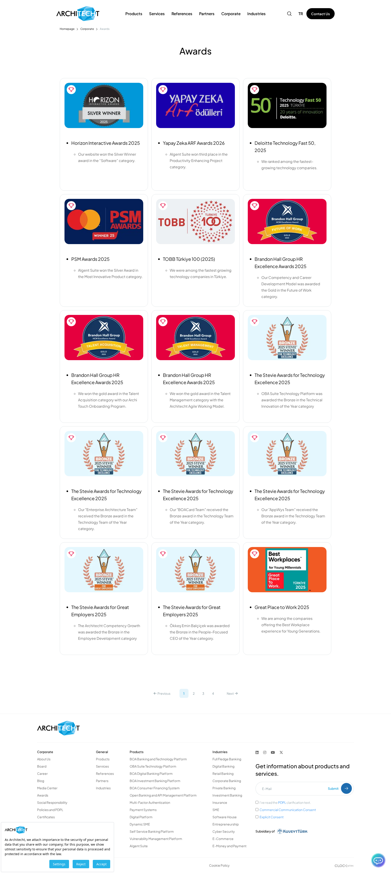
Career (42, 773)
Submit (333, 788)
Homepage (67, 29)
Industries (103, 788)
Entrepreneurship (225, 824)
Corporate (87, 29)
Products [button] (133, 13)
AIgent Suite (139, 846)
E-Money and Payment (229, 846)
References (182, 13)
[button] (289, 14)
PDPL (282, 802)
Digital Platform (141, 817)
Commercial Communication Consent (288, 810)
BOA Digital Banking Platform (151, 773)
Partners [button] (207, 13)
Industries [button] (256, 13)
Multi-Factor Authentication (150, 802)
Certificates (46, 817)
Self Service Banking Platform (152, 831)
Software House (224, 817)
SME (215, 810)
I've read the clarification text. (285, 802)
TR (300, 13)
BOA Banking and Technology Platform (158, 759)
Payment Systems (143, 810)
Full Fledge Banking (226, 759)
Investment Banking (227, 795)
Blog (40, 781)
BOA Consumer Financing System (155, 788)
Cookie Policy (219, 865)
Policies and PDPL (50, 810)
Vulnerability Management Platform (156, 839)
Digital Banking (223, 766)
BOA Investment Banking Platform (155, 781)
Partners (102, 781)
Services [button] (157, 13)
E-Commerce (223, 839)
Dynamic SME (140, 824)
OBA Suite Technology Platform (153, 766)
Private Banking (224, 788)
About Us (43, 759)
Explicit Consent (272, 817)
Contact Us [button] (320, 14)
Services (102, 766)
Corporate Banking (226, 781)
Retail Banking (223, 773)
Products (103, 759)
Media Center (47, 788)
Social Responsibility (52, 802)
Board (41, 766)
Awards (42, 795)
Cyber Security (223, 831)
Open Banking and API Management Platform (163, 795)
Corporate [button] (231, 13)
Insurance (219, 802)
